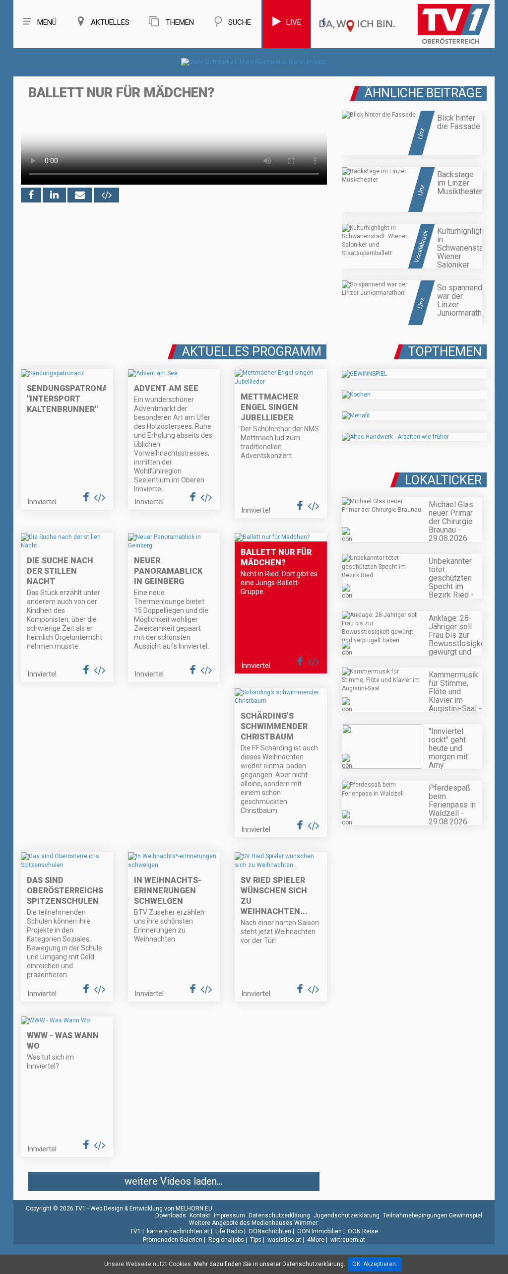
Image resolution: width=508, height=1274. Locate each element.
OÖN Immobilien (319, 1231)
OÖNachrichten (270, 1231)
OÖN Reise (363, 1231)
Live (293, 22)
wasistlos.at (284, 1239)
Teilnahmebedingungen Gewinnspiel (432, 1215)
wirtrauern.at (347, 1239)
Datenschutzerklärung (279, 1215)
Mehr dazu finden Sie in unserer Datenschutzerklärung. (269, 1264)
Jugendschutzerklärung (347, 1215)
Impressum (229, 1215)
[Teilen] (79, 195)
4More (315, 1239)
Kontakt (200, 1215)
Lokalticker (443, 480)
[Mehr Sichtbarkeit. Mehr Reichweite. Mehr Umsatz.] (254, 62)
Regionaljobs (226, 1239)
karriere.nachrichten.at (178, 1231)
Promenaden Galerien (172, 1239)
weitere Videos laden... (174, 1181)
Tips (255, 1239)
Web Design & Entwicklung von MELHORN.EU (151, 1208)
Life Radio (229, 1231)
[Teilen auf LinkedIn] (54, 195)
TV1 (135, 1231)
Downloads (170, 1215)
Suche (239, 22)
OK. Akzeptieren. (374, 1264)
